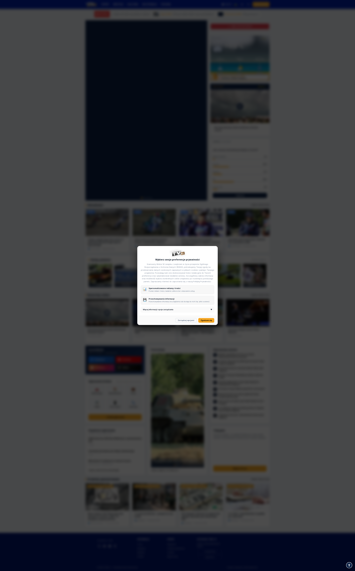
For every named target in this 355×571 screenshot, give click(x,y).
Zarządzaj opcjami (186, 320)
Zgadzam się (206, 320)
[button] (349, 565)
